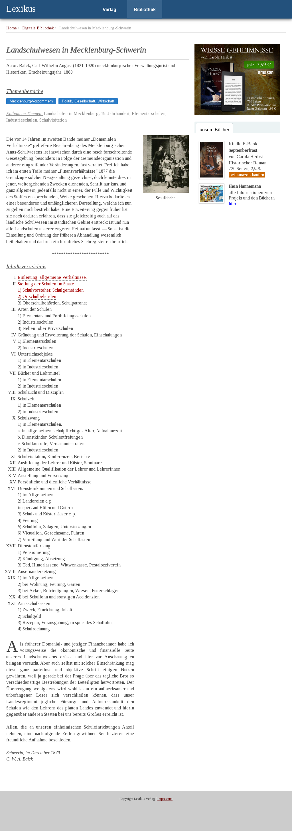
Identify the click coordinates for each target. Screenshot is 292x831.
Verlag (109, 9)
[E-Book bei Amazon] (237, 113)
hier (232, 203)
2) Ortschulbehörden (37, 296)
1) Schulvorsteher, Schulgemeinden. (51, 290)
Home (11, 28)
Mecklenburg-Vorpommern (31, 101)
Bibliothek (145, 9)
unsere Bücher (214, 129)
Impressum (165, 799)
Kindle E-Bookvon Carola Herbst (246, 150)
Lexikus (21, 8)
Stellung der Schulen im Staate (46, 283)
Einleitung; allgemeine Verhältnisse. (52, 277)
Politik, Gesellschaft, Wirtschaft (88, 101)
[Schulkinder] (166, 191)
